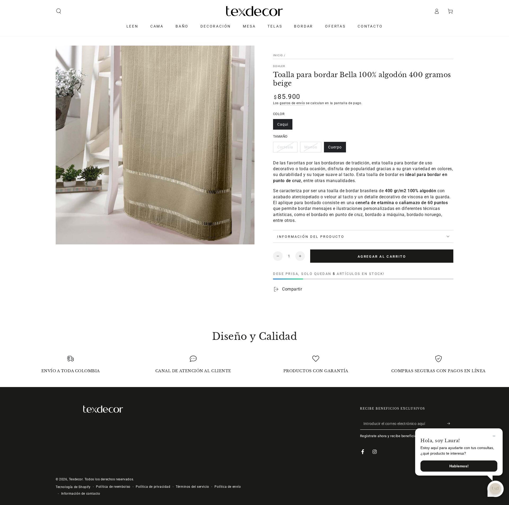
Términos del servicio (192, 487)
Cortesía (285, 147)
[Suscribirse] (450, 423)
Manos (310, 147)
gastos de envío (292, 103)
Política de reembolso (113, 487)
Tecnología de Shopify (73, 487)
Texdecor (76, 479)
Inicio (278, 55)
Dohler (279, 66)
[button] (58, 11)
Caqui (282, 124)
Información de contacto (80, 493)
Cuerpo (335, 147)
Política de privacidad (153, 487)
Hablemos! (459, 466)
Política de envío (227, 487)
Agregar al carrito (382, 256)
